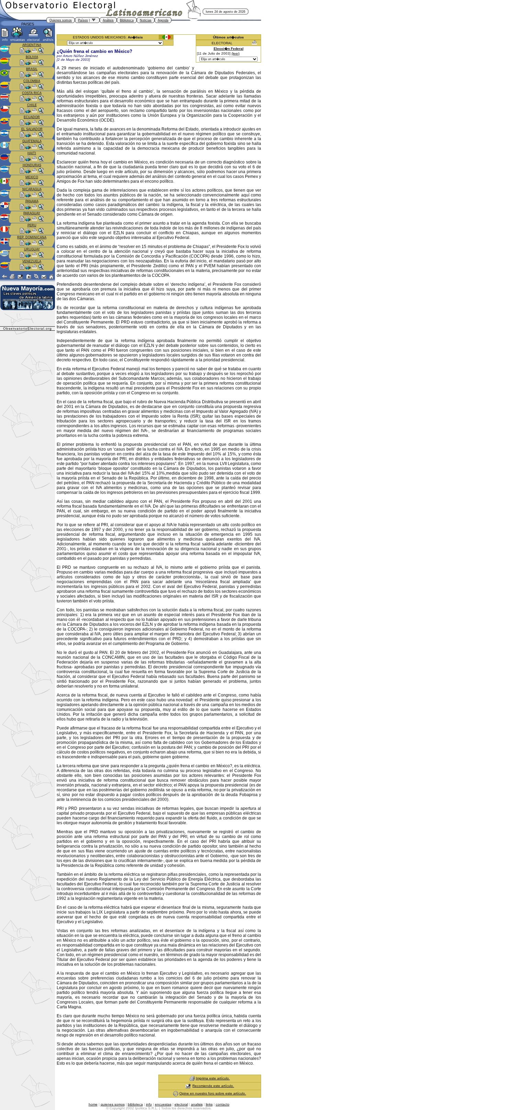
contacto (222, 1104)
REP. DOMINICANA (31, 237)
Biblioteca (127, 20)
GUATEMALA (32, 141)
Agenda (163, 20)
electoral (181, 1104)
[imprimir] (192, 1078)
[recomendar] (188, 1086)
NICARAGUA (32, 189)
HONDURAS (32, 165)
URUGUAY (32, 249)
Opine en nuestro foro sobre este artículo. (212, 1093)
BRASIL (31, 69)
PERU (31, 225)
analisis (197, 1104)
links (209, 1104)
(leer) (235, 53)
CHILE (32, 105)
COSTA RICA (32, 93)
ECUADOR (32, 117)
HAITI (31, 153)
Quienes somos (60, 20)
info (149, 1104)
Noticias (146, 20)
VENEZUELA (31, 261)
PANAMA (31, 201)
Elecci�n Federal (229, 48)
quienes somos (113, 1104)
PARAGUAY (31, 213)
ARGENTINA (31, 45)
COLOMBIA (31, 81)
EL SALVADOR (32, 129)
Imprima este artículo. (213, 1078)
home (93, 1104)
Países (83, 20)
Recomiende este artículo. (213, 1086)
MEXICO (31, 177)
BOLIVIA (32, 57)
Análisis (108, 20)
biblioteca (135, 1104)
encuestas (163, 1104)
